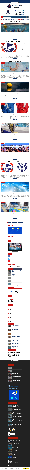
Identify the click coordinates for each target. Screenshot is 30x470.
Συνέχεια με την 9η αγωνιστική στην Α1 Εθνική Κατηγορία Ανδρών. (15, 81)
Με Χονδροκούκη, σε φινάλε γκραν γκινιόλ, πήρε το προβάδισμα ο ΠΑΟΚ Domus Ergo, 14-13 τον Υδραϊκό (17, 409)
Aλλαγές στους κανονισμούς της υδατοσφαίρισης (15, 141)
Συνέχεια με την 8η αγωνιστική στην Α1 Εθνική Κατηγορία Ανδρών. (15, 181)
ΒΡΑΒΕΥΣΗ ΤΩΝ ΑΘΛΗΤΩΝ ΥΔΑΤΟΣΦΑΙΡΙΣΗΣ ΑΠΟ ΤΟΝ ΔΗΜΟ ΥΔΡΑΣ (16, 330)
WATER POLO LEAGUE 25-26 (13, 306)
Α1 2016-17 (10, 310)
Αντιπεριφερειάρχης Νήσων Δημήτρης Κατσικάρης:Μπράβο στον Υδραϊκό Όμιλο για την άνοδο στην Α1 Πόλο (16, 337)
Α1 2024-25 (10, 321)
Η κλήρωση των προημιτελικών (15, 200)
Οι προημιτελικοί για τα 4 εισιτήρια (15, 121)
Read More (15, 78)
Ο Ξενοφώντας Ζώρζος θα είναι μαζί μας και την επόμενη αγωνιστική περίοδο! (16, 447)
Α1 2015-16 (10, 309)
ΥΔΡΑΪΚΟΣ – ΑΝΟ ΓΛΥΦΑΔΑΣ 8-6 (15, 21)
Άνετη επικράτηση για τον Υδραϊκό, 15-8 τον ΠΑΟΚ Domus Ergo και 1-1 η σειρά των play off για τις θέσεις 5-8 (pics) (17, 284)
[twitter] (16, 0)
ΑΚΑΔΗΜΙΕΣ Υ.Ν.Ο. (10, 351)
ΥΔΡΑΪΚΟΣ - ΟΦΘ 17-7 (15, 443)
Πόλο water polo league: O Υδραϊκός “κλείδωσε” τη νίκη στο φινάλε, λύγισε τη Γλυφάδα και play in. (17, 416)
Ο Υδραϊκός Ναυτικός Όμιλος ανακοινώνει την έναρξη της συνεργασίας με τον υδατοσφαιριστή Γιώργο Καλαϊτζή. (17, 377)
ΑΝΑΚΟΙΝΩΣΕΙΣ (10, 19)
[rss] (18, 0)
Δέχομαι (25, 468)
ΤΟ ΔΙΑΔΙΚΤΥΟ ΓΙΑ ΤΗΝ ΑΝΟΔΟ (16, 346)
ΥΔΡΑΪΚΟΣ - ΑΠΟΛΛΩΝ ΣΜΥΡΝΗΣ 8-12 (15, 161)
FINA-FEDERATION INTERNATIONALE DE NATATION (13, 356)
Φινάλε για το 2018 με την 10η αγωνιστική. (15, 41)
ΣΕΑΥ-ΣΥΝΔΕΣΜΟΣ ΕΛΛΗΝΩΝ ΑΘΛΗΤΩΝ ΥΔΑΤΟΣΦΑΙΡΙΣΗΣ (13, 354)
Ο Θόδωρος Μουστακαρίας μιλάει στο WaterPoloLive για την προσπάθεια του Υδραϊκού (16, 326)
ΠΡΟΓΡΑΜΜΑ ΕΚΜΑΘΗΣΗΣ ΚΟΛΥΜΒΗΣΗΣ (18, 19)
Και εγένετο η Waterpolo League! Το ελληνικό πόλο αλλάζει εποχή (15, 457)
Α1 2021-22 (10, 317)
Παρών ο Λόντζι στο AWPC (11, 267)
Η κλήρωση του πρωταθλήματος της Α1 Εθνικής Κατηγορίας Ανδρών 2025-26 (16, 454)
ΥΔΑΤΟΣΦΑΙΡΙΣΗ (3, 23)
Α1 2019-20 (10, 314)
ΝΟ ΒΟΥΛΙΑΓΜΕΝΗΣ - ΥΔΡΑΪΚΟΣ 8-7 (15, 61)
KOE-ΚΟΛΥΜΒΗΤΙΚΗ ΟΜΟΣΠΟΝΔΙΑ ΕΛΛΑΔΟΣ (14, 352)
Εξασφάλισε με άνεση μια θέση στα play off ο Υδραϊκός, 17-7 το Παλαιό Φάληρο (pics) (17, 451)
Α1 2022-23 (10, 318)
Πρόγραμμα (14, 238)
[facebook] (15, 0)
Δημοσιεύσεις (28, 19)
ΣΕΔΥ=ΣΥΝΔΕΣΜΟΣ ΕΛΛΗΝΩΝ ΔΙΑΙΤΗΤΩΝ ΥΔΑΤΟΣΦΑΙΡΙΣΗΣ (13, 353)
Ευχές (12, 370)
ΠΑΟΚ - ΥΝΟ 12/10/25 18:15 (16, 440)
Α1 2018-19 (10, 313)
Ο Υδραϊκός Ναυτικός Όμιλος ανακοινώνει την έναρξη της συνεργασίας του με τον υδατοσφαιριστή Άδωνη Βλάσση (17, 381)
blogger (13, 465)
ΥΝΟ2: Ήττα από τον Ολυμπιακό (12, 266)
